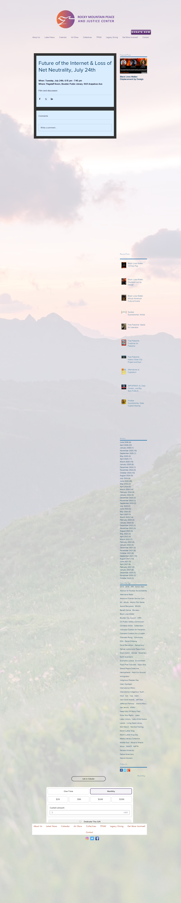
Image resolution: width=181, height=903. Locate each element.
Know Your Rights (127, 715)
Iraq (131, 696)
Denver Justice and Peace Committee (133, 649)
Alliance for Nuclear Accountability (133, 591)
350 (132, 587)
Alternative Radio (126, 594)
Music (122, 746)
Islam (136, 696)
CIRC (139, 618)
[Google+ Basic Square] (128, 770)
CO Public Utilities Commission (132, 622)
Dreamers (142, 653)
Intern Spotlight (126, 684)
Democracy (139, 645)
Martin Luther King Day (129, 735)
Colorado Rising (126, 637)
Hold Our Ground (139, 672)
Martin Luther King (127, 731)
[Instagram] (87, 838)
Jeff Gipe (139, 700)
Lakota (122, 723)
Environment (140, 661)
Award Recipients (127, 606)
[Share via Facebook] (40, 99)
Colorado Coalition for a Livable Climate (133, 633)
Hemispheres (125, 672)
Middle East (124, 742)
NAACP (129, 746)
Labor (137, 715)
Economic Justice (127, 661)
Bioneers (135, 610)
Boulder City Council (128, 618)
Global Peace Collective (129, 668)
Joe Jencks (124, 707)
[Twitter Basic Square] (125, 770)
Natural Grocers (126, 758)
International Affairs (127, 688)
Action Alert (139, 587)
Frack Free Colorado (128, 665)
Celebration (138, 626)
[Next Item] (143, 66)
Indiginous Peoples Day (129, 680)
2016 (127, 587)
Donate (134, 653)
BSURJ (138, 606)
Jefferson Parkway (127, 703)
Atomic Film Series (137, 602)
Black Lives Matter (127, 614)
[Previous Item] (124, 66)
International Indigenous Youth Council (133, 692)
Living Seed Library (134, 723)
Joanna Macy (141, 703)
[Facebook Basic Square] (121, 770)
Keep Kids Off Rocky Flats (130, 711)
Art (121, 602)
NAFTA (136, 746)
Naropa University (127, 750)
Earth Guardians (126, 657)
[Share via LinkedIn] (52, 99)
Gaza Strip (142, 665)
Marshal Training (137, 727)
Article (126, 602)
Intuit (122, 696)
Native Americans (127, 754)
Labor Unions (125, 719)
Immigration (124, 676)
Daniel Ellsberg (131, 641)
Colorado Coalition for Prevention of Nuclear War (133, 630)
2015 (122, 587)
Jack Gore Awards (127, 700)
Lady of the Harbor (139, 719)
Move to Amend (137, 742)
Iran (126, 696)
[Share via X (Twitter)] (46, 99)
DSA (121, 641)
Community (138, 637)
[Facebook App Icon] (97, 838)
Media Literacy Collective (130, 738)
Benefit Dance (125, 610)
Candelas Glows (126, 626)
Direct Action (125, 653)
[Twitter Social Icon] (92, 838)
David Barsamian (126, 645)
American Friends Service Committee (133, 598)
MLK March (124, 727)
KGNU (132, 707)
